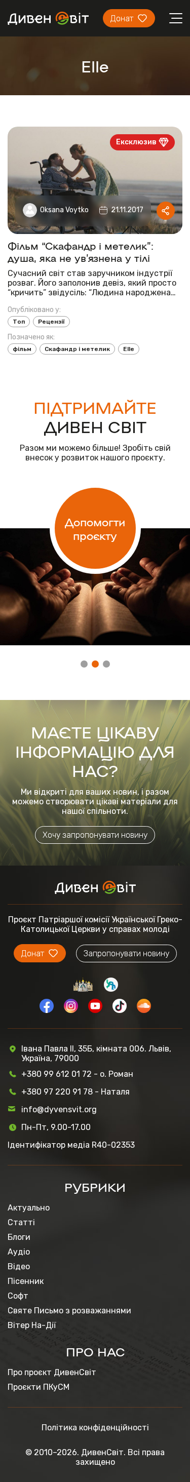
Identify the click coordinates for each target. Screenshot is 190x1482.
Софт (18, 1296)
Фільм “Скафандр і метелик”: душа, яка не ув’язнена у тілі (81, 251)
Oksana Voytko (64, 210)
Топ (19, 321)
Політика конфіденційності (95, 1427)
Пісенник (26, 1281)
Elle (128, 349)
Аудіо (19, 1252)
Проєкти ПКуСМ (38, 1387)
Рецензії (51, 321)
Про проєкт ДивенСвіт (52, 1372)
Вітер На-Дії (32, 1325)
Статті (21, 1222)
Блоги (19, 1237)
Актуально (29, 1208)
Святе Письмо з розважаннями (69, 1310)
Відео (19, 1266)
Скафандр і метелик (77, 349)
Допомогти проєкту (95, 528)
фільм (22, 349)
